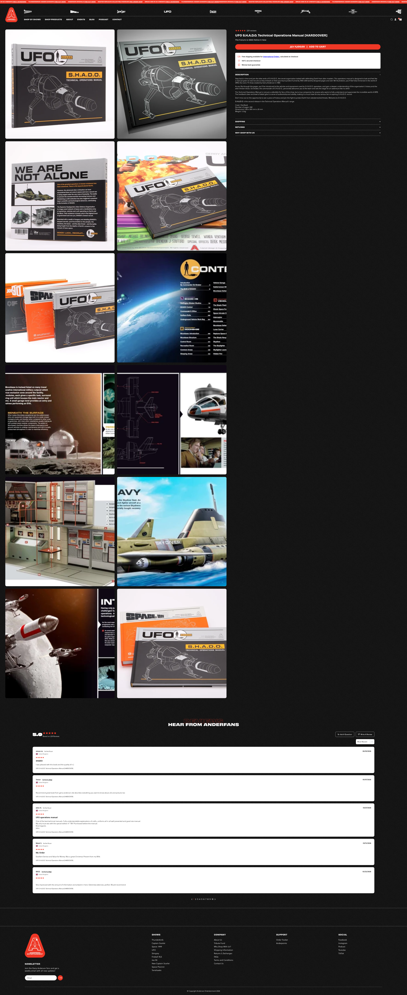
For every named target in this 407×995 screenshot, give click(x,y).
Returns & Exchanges (223, 953)
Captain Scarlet (158, 943)
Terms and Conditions (223, 960)
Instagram (342, 943)
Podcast (341, 946)
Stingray (155, 953)
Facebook (342, 939)
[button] (71, 19)
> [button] (214, 899)
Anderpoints (281, 943)
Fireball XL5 (157, 956)
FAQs (216, 956)
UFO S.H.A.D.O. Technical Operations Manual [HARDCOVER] (54, 768)
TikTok (341, 953)
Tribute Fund (219, 943)
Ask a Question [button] (346, 734)
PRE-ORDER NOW (86, 1)
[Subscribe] (60, 977)
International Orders (271, 56)
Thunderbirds (157, 939)
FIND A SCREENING (123, 1)
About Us (218, 939)
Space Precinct (158, 966)
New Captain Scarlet (160, 963)
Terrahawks (156, 970)
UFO (154, 949)
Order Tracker (282, 939)
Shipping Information (223, 949)
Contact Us (219, 963)
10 (212, 899)
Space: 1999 (157, 946)
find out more (41, 1)
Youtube (342, 949)
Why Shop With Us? (222, 946)
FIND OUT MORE (13, 1)
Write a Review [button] (366, 734)
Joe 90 (154, 960)
